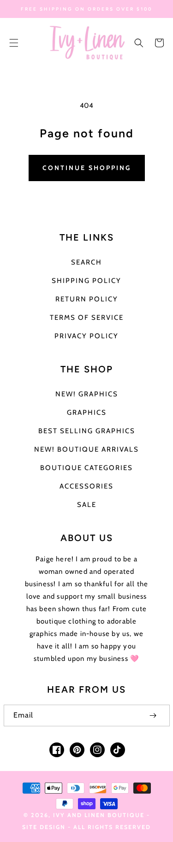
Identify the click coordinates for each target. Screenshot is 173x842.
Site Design (44, 827)
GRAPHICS (87, 412)
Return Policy (86, 299)
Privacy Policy (86, 336)
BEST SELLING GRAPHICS (86, 431)
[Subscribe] (153, 715)
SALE (86, 504)
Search (86, 262)
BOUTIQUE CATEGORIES (86, 468)
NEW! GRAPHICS (86, 394)
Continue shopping (86, 168)
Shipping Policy (86, 281)
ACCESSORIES (86, 486)
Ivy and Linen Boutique (100, 815)
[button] (14, 43)
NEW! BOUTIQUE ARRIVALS (86, 449)
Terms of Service (87, 317)
